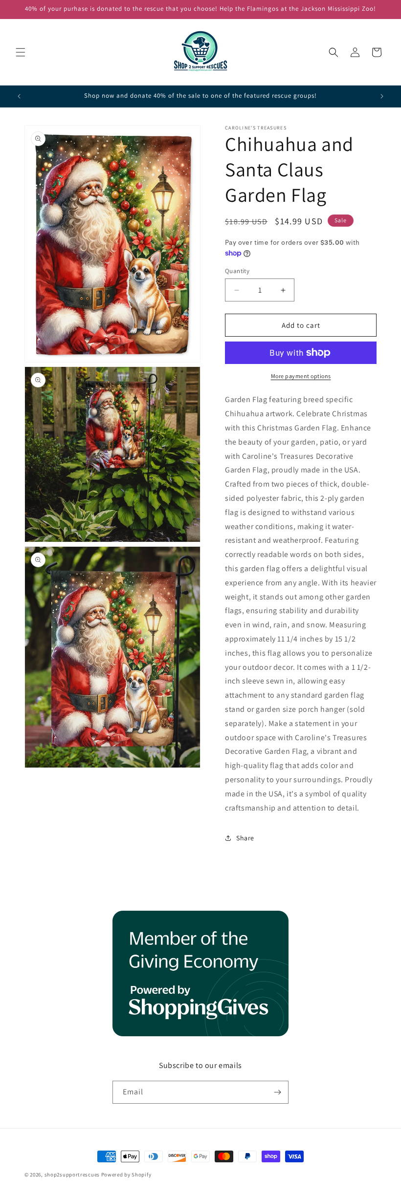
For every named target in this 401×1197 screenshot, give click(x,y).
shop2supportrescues (72, 1174)
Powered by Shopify (126, 1174)
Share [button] (245, 838)
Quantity (237, 271)
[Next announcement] (382, 96)
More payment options (301, 376)
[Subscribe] (277, 1092)
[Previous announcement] (19, 96)
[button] (20, 52)
